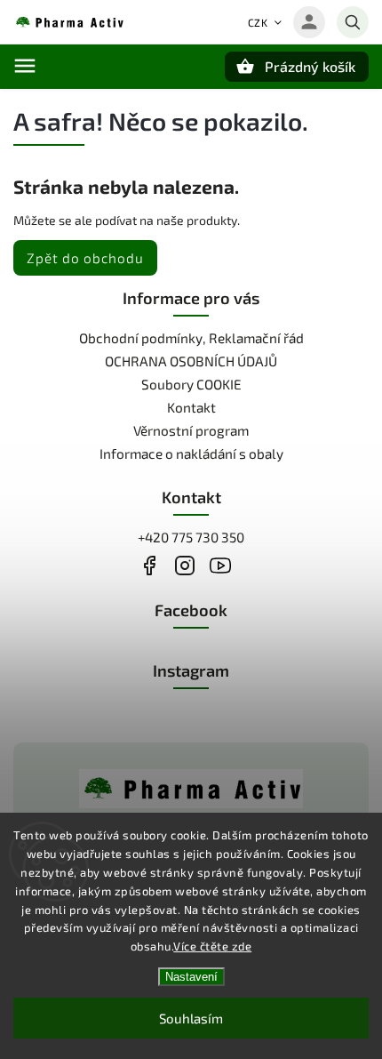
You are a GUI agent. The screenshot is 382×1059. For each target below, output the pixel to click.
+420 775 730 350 (191, 537)
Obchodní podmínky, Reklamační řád (191, 338)
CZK (258, 22)
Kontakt (191, 407)
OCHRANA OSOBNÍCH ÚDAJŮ (191, 361)
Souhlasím (191, 1018)
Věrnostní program (191, 430)
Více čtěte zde (212, 946)
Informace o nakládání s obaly (191, 453)
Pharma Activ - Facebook (149, 565)
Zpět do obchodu (85, 258)
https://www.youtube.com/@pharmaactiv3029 (220, 565)
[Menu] (25, 65)
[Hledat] (353, 22)
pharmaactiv (184, 565)
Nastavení (191, 976)
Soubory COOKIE (191, 384)
